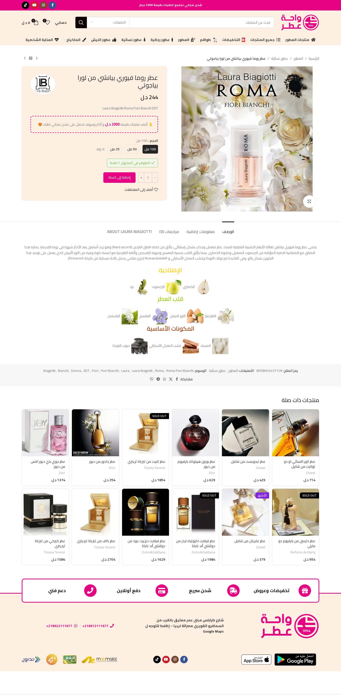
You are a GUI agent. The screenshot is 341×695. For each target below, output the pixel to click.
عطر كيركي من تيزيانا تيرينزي (50, 543)
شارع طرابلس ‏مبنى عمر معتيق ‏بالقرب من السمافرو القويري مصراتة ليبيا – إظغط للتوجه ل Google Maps (184, 626)
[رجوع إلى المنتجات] (31, 58)
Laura (125, 370)
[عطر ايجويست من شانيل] (245, 432)
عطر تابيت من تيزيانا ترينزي (146, 461)
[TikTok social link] (25, 5)
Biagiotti (49, 370)
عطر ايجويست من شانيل (248, 461)
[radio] (150, 149)
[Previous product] (37, 58)
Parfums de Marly (302, 552)
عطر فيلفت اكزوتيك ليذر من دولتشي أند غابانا (195, 543)
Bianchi (63, 370)
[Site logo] (299, 22)
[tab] (228, 229)
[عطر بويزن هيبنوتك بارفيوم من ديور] (195, 432)
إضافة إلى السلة (119, 177)
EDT (86, 370)
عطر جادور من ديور (102, 461)
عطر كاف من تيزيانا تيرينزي (96, 541)
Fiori (95, 370)
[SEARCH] (81, 22)
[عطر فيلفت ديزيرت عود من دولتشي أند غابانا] (145, 512)
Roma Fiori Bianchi (180, 370)
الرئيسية (314, 58)
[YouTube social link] (34, 5)
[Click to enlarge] (309, 201)
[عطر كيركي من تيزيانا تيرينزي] (45, 512)
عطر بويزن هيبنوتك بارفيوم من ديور (196, 464)
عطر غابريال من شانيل (249, 541)
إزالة (99, 149)
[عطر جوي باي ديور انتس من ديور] (45, 432)
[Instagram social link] (43, 5)
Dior (212, 473)
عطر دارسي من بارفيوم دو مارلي (296, 543)
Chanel (310, 473)
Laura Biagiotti (142, 370)
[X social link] (171, 379)
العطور (298, 58)
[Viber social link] (152, 379)
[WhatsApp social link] (165, 379)
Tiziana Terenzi (154, 468)
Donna (76, 370)
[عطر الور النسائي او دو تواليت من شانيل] (295, 432)
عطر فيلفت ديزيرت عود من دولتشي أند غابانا (146, 543)
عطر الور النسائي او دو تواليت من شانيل (299, 464)
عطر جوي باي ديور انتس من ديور (48, 464)
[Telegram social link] (158, 379)
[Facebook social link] (52, 5)
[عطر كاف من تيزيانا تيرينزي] (95, 512)
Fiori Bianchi (110, 370)
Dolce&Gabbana (203, 552)
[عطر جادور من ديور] (95, 432)
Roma (159, 370)
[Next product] (25, 58)
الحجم (154, 140)
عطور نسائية (279, 58)
